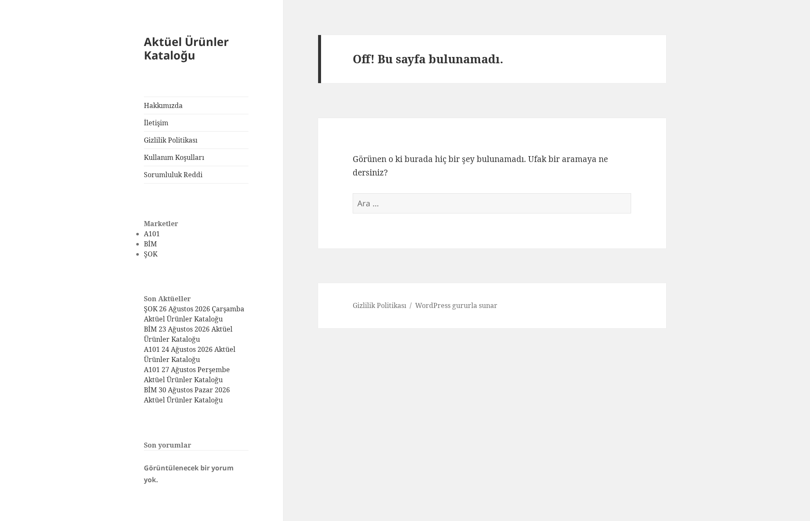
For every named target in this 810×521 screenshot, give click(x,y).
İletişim (156, 122)
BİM (150, 243)
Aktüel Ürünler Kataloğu (186, 48)
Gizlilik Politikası (170, 140)
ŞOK (150, 254)
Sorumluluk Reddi (173, 174)
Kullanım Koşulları (174, 157)
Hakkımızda (163, 105)
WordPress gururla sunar (456, 305)
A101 (152, 233)
